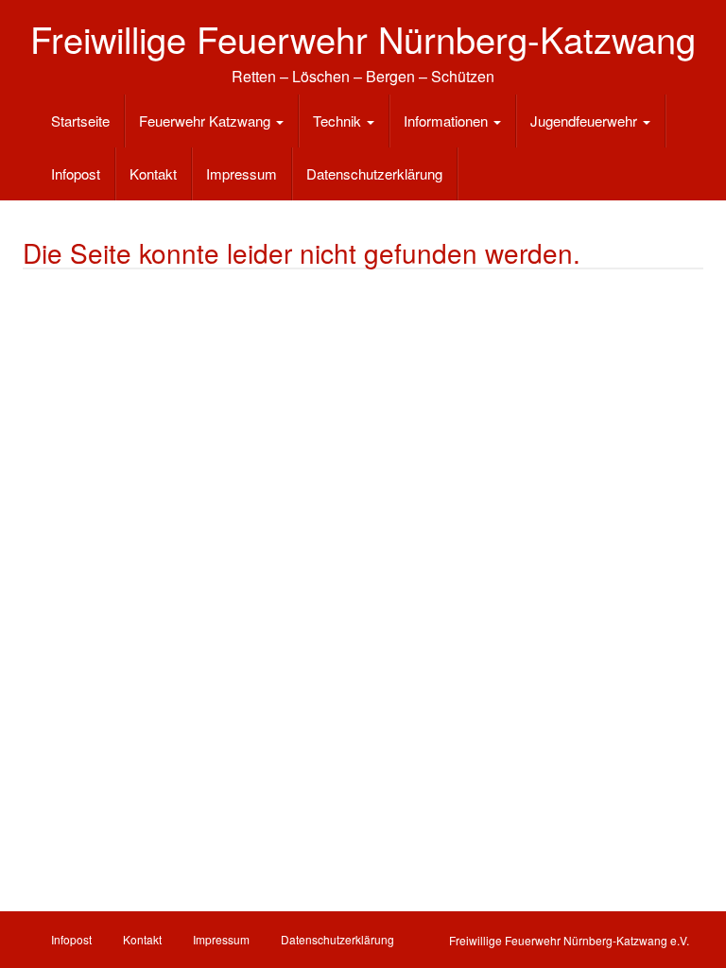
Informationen (448, 120)
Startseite (80, 120)
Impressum (241, 173)
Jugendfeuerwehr (585, 120)
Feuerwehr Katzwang (206, 120)
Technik (339, 120)
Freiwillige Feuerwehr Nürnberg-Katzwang (363, 38)
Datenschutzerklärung (374, 173)
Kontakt (153, 173)
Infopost (75, 173)
